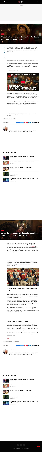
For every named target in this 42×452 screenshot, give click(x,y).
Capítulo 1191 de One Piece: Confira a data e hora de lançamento (22, 156)
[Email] (4, 57)
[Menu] (4, 2)
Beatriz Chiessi (12, 127)
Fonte (8, 338)
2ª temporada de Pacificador (8, 341)
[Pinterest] (4, 55)
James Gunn (17, 341)
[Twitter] (4, 50)
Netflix (14, 118)
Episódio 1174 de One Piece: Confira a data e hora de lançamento (22, 161)
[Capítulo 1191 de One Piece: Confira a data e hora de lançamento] (6, 158)
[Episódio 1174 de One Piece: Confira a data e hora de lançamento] (6, 163)
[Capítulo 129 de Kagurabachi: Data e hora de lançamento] (6, 169)
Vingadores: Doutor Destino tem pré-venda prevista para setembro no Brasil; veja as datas (23, 173)
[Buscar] (37, 2)
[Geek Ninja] (21, 2)
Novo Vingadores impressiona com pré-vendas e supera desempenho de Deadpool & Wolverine (24, 179)
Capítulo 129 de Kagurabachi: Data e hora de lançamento (20, 167)
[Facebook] (4, 48)
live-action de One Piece (8, 118)
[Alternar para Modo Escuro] (36, 1)
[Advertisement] (21, 12)
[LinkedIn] (4, 52)
